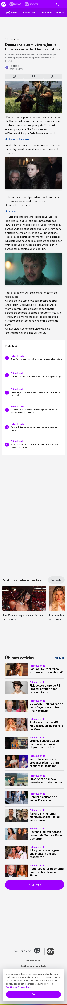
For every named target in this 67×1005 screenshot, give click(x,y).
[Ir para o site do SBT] (50, 951)
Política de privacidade (33, 966)
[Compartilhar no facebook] (33, 76)
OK (33, 994)
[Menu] (64, 4)
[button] (24, 606)
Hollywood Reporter (17, 139)
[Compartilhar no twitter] (52, 76)
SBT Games (12, 38)
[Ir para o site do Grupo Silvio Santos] (29, 951)
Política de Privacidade (18, 987)
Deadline (10, 210)
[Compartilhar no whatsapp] (14, 76)
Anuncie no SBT (33, 960)
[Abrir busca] (57, 4)
